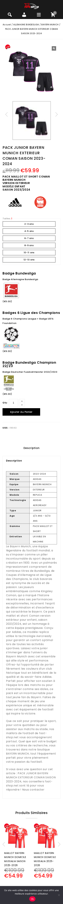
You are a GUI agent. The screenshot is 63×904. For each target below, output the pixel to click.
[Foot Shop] (31, 5)
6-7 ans (29, 238)
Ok (32, 899)
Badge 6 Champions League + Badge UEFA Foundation (28, 321)
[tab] (31, 448)
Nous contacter (33, 790)
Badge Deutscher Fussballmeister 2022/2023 (30, 372)
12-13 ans (29, 259)
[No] (58, 895)
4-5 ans (29, 231)
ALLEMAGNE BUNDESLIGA (26, 24)
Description (32, 448)
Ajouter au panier (21, 412)
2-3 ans (29, 224)
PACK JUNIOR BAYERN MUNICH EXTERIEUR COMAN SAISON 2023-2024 (31, 777)
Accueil (7, 24)
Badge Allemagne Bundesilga (20, 279)
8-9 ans (29, 245)
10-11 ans (29, 252)
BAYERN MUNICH (50, 24)
